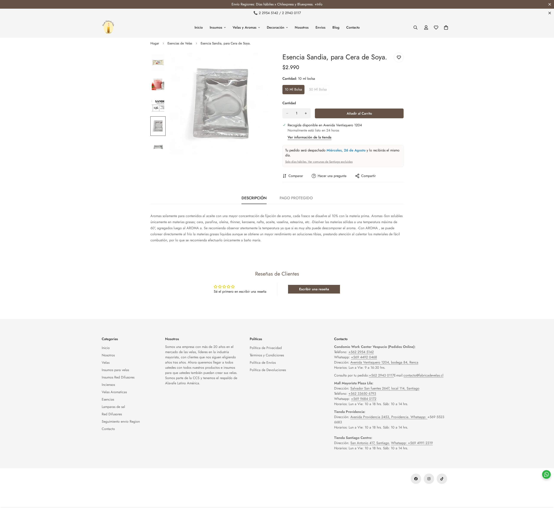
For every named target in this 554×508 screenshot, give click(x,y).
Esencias (108, 399)
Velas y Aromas (244, 27)
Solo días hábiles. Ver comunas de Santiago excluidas (319, 161)
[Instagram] (429, 479)
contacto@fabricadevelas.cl (423, 375)
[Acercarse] (262, 62)
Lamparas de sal (113, 406)
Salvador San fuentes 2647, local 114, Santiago (384, 388)
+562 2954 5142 (361, 351)
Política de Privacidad (266, 347)
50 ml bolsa (319, 90)
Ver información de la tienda (309, 137)
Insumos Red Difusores (118, 377)
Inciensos (108, 384)
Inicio (199, 27)
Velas (106, 362)
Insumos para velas (115, 369)
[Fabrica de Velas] (108, 27)
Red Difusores (112, 414)
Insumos (216, 27)
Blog (335, 27)
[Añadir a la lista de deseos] (399, 57)
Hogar (154, 43)
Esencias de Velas (179, 43)
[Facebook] (416, 479)
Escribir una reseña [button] (314, 289)
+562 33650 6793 (362, 393)
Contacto (353, 27)
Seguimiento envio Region (121, 421)
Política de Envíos (263, 362)
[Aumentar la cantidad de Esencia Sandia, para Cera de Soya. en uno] (305, 113)
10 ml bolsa (294, 90)
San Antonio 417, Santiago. (370, 442)
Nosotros (302, 27)
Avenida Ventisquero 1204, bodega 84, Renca (384, 362)
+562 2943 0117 (381, 375)
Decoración (275, 27)
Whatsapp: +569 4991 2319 (412, 442)
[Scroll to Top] (546, 484)
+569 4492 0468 (364, 357)
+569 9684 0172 (363, 398)
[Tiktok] (442, 479)
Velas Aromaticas (114, 392)
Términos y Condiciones (267, 355)
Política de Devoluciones (268, 369)
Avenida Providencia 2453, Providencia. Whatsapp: (388, 416)
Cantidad (289, 103)
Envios (320, 27)
